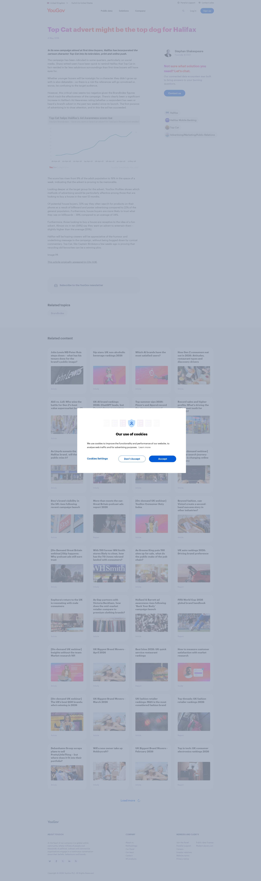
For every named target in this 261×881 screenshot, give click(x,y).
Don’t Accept (132, 459)
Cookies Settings (97, 458)
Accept (162, 459)
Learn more (144, 447)
